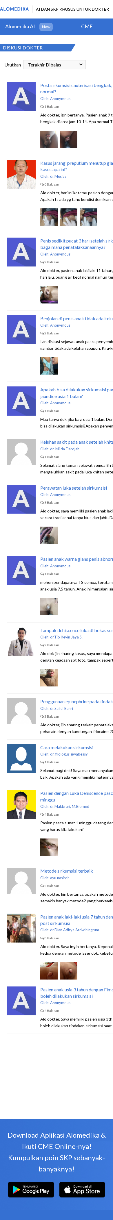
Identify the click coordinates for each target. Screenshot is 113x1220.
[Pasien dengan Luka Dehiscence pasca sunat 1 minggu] (21, 804)
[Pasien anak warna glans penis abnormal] (21, 570)
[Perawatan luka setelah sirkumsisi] (21, 499)
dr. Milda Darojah (64, 449)
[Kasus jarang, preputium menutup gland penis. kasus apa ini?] (21, 174)
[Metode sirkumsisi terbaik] (21, 882)
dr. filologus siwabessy (69, 754)
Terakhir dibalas (44, 64)
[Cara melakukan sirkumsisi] (21, 758)
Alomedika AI (20, 26)
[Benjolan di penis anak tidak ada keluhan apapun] (21, 329)
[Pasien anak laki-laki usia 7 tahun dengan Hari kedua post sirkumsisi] (21, 928)
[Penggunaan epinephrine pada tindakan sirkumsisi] (21, 712)
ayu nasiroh (60, 877)
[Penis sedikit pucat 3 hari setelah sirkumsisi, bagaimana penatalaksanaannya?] (21, 252)
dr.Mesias (58, 176)
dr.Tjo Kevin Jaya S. (66, 637)
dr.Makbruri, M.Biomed (69, 806)
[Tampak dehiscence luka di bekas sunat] (21, 641)
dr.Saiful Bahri (61, 708)
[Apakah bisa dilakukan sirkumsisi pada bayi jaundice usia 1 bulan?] (21, 400)
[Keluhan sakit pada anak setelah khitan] (21, 453)
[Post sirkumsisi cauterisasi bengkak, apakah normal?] (21, 96)
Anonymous (60, 98)
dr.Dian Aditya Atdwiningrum (74, 930)
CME (87, 26)
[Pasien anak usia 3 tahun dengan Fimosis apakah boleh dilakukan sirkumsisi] (21, 1000)
